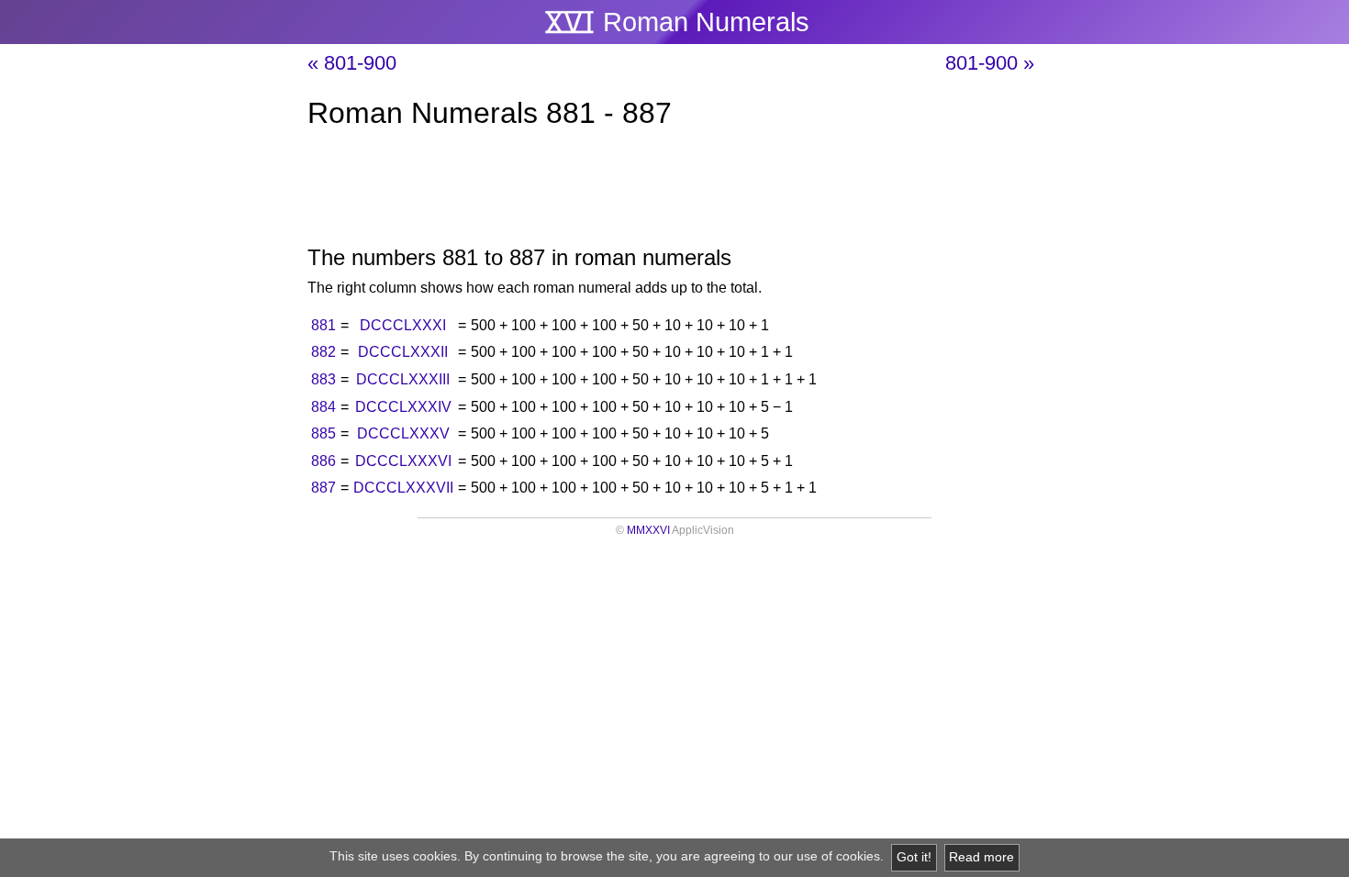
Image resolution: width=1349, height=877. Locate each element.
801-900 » (989, 62)
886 (323, 461)
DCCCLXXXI (403, 325)
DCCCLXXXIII (403, 379)
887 (323, 487)
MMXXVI (648, 530)
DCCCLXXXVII (403, 487)
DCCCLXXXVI (403, 461)
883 (323, 379)
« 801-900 (351, 62)
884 (323, 407)
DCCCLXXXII (403, 352)
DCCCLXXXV (403, 433)
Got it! (914, 857)
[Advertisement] (674, 191)
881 (323, 325)
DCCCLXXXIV (403, 407)
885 (323, 433)
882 (323, 352)
